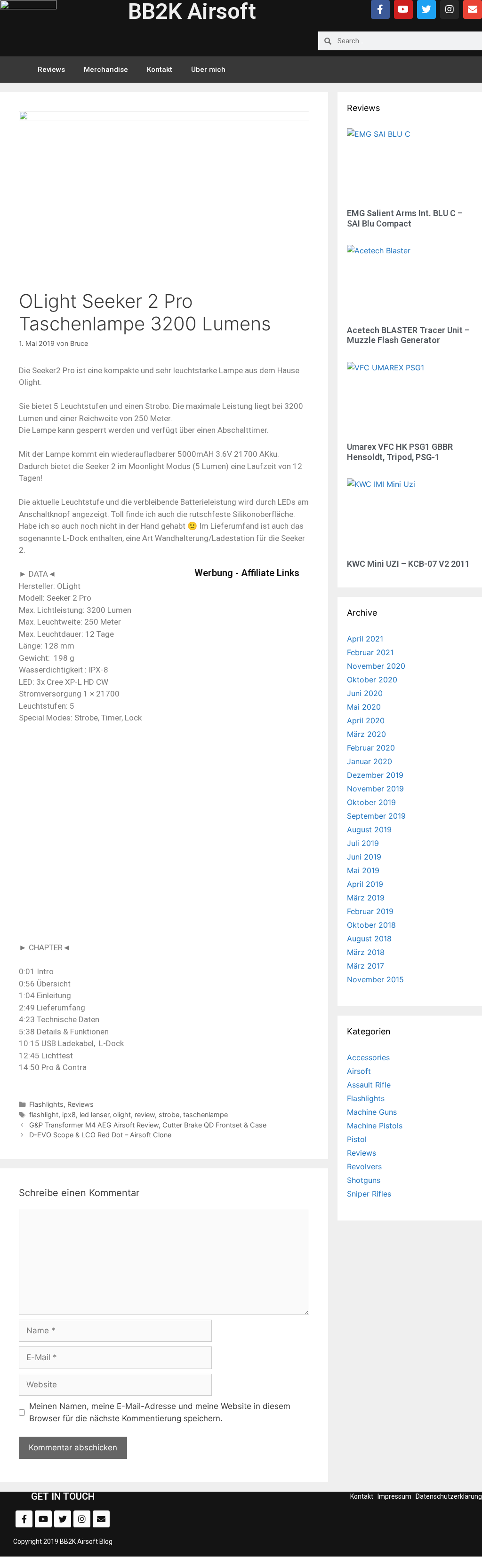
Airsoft (359, 1071)
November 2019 (375, 788)
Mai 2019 (363, 870)
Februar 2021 (370, 652)
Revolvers (364, 1166)
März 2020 (366, 734)
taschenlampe (205, 1115)
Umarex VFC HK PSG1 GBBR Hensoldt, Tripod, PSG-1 (400, 452)
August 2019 (369, 829)
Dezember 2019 (375, 775)
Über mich (208, 69)
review (145, 1115)
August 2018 (369, 938)
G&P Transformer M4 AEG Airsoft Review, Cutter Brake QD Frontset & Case (147, 1125)
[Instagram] (449, 9)
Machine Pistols (374, 1125)
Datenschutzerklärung (449, 1496)
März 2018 (366, 952)
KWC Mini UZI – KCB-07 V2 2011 (408, 564)
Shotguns (363, 1180)
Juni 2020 (365, 693)
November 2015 (375, 979)
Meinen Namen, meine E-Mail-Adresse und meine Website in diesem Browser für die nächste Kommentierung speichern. (159, 1412)
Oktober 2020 (372, 679)
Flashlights (46, 1104)
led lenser (94, 1115)
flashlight (43, 1115)
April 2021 (365, 638)
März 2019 (366, 897)
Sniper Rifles (369, 1193)
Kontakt (159, 69)
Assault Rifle (369, 1084)
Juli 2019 (363, 843)
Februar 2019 (370, 911)
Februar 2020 (371, 747)
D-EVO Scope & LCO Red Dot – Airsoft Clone (100, 1135)
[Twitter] (426, 9)
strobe (169, 1115)
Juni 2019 (364, 856)
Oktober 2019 (371, 802)
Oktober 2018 (371, 925)
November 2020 (376, 666)
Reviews (51, 69)
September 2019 (376, 816)
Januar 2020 (369, 761)
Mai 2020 (364, 707)
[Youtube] (403, 9)
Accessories (368, 1057)
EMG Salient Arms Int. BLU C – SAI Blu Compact (405, 218)
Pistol (357, 1139)
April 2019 (365, 884)
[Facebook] (380, 9)
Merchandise (106, 69)
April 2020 (366, 720)
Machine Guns (372, 1112)
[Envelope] (472, 9)
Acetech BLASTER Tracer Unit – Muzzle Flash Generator (408, 335)
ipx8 (69, 1115)
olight (122, 1115)
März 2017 (365, 965)
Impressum (394, 1496)
